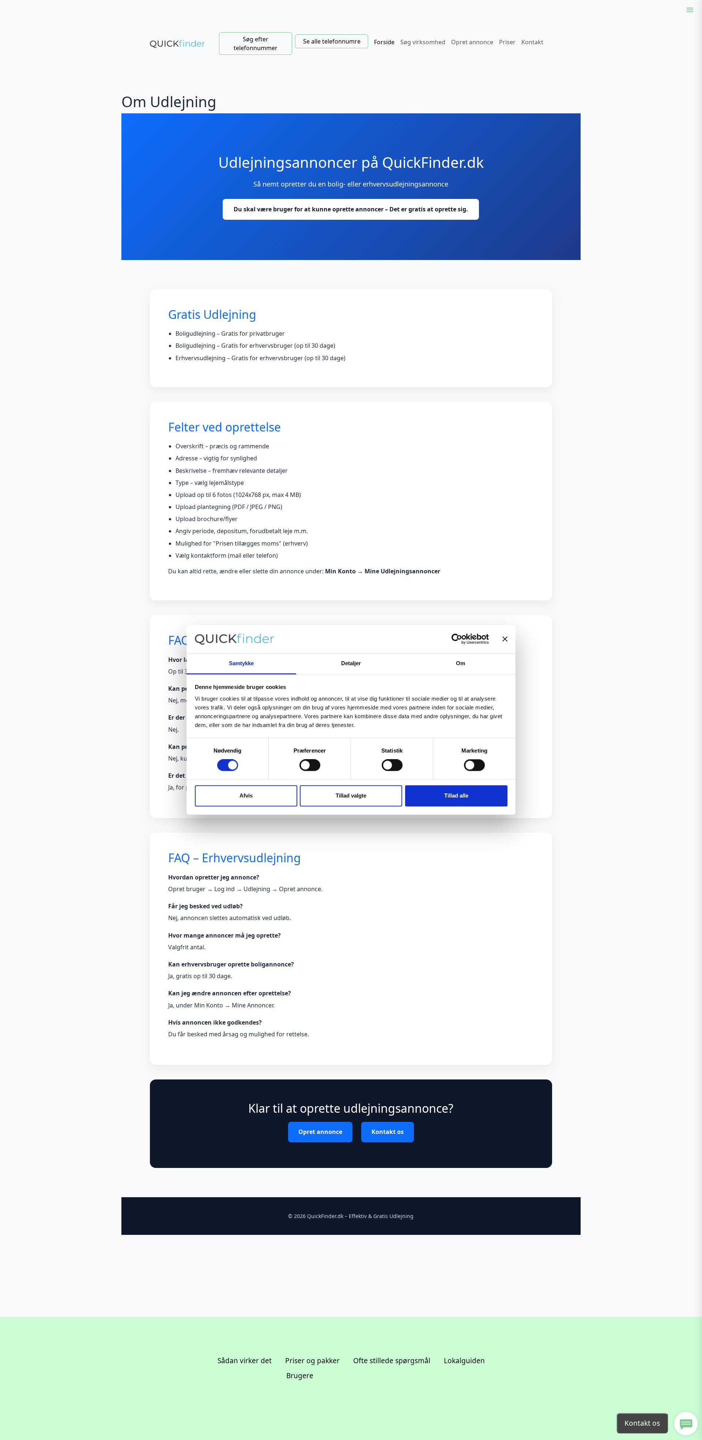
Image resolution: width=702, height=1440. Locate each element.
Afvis (246, 795)
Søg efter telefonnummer (256, 43)
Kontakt (532, 42)
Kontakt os (387, 1132)
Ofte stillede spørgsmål (391, 1360)
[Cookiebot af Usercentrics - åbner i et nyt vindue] (457, 639)
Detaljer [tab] (351, 663)
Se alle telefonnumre (332, 41)
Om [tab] (460, 663)
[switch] (309, 765)
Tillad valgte (351, 795)
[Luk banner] (504, 639)
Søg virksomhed (422, 42)
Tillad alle (456, 795)
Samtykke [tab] (241, 663)
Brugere (299, 1375)
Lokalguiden (464, 1360)
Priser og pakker (312, 1360)
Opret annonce (472, 42)
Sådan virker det (245, 1360)
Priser (507, 42)
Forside (384, 42)
